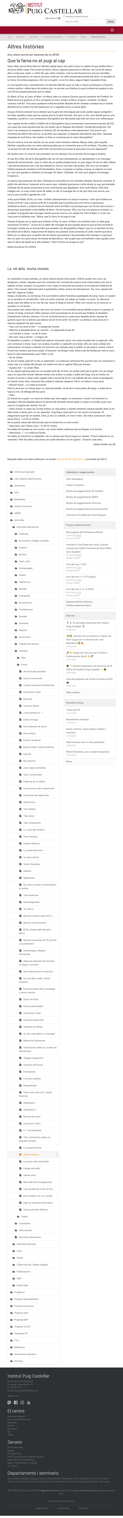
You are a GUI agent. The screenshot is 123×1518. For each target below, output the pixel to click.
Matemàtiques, (62, 1481)
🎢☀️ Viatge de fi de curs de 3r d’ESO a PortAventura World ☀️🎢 (87, 654)
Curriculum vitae (32, 692)
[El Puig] (45, 8)
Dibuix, (76, 1478)
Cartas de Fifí (73, 709)
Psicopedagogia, (84, 1481)
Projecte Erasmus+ (24, 1306)
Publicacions (23, 1271)
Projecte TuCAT (22, 1326)
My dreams (29, 760)
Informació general (24, 471)
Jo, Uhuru (28, 909)
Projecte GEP (21, 1319)
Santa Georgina (31, 864)
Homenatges (25, 568)
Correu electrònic (15, 1447)
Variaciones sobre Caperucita (38, 788)
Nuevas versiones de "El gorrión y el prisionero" (38, 942)
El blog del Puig (14, 1453)
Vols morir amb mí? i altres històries (35, 1094)
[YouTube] (28, 1403)
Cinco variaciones (32, 678)
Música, (72, 1481)
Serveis (15, 1442)
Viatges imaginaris (33, 1058)
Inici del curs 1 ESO (76, 564)
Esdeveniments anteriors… (80, 601)
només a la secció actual (77, 16)
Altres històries (31, 1154)
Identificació (51, 18)
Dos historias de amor (35, 726)
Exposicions (25, 602)
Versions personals (33, 1020)
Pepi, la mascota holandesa (38, 1202)
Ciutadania (24, 1223)
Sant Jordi (24, 561)
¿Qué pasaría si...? (33, 712)
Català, (42, 1478)
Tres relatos (29, 809)
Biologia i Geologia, (30, 1478)
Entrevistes (22, 1285)
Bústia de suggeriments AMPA (82, 497)
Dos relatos (29, 733)
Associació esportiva (25, 1354)
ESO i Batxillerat (74, 479)
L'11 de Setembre (32, 1130)
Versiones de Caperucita (36, 795)
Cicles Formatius (23, 506)
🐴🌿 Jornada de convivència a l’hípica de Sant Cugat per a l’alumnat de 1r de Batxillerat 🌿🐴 (88, 640)
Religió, (96, 1481)
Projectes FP (21, 1333)
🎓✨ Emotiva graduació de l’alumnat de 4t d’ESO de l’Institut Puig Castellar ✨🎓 (89, 667)
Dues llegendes (31, 902)
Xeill (18, 1278)
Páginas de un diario (34, 781)
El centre (20, 37)
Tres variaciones (32, 822)
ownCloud (12, 1466)
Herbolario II (29, 1109)
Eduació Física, (86, 1478)
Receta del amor (31, 1116)
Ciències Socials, (54, 1478)
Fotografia (24, 595)
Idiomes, (20, 1481)
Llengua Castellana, (45, 1481)
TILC (16, 1340)
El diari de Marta (32, 740)
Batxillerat (19, 499)
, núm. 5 (71, 459)
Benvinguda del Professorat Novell (84, 532)
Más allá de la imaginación (37, 1182)
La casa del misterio (34, 829)
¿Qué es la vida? (32, 1123)
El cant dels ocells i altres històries (34, 980)
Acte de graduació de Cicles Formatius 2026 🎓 (89, 681)
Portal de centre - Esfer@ (25, 1463)
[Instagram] (22, 1403)
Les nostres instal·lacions (27, 478)
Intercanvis (24, 582)
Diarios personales (33, 1006)
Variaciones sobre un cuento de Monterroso (38, 1049)
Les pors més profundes (36, 1161)
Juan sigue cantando (34, 767)
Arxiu (19, 1250)
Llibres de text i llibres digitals (32, 1264)
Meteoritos (29, 877)
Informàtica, (30, 1481)
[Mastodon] (9, 1403)
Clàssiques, (67, 1478)
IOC (9, 1432)
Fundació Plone (65, 1490)
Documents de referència (19, 1419)
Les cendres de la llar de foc (38, 1189)
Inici (9, 37)
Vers (23, 657)
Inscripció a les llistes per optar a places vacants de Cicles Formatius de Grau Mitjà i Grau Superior (89, 548)
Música (22, 554)
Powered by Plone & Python (61, 1501)
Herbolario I (29, 1102)
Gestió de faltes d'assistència (21, 1459)
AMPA (17, 513)
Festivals (23, 533)
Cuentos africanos (33, 1064)
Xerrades (23, 623)
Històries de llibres (33, 1026)
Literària (72, 37)
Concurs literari (31, 705)
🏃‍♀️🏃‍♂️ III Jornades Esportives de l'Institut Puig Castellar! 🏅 (87, 624)
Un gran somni (31, 857)
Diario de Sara (30, 999)
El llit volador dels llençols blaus (35, 931)
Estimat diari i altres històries (38, 747)
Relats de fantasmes (34, 1040)
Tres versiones (31, 895)
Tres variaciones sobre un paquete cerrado (34, 1139)
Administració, (14, 1478)
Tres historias (30, 836)
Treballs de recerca (28, 643)
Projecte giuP (21, 1312)
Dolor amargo (30, 719)
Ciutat (19, 1257)
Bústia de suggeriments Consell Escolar (87, 509)
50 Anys (18, 1361)
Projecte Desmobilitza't (26, 1299)
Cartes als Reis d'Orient (35, 1209)
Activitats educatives (53, 37)
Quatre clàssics (31, 843)
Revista (11, 1425)
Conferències (25, 609)
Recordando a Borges (77, 719)
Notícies (70, 615)
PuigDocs (19, 1292)
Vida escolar (25, 1230)
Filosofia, (98, 1478)
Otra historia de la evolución (38, 971)
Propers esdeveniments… (79, 605)
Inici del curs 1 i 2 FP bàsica (81, 576)
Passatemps (30, 1085)
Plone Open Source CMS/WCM (25, 1490)
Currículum (24, 637)
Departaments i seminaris (33, 1473)
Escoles (22, 616)
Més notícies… (73, 692)
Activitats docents (26, 1244)
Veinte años (29, 1175)
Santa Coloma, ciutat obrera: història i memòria (86, 731)
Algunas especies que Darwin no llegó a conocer (36, 963)
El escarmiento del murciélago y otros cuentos (37, 990)
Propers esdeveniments (78, 525)
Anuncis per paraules (34, 671)
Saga (10, 1463)
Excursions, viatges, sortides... (34, 540)
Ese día (27, 754)
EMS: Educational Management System (26, 1456)
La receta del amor (33, 850)
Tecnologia (105, 1481)
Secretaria (19, 485)
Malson (27, 871)
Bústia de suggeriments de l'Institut (84, 491)
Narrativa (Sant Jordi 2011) (37, 915)
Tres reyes (28, 815)
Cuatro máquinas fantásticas (38, 685)
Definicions (29, 802)
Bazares (27, 699)
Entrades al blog (74, 702)
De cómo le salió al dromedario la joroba (37, 886)
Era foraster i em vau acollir (37, 1195)
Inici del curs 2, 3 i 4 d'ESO (80, 589)
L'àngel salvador (31, 1168)
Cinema (22, 547)
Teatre (22, 575)
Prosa (83, 37)
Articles (22, 588)
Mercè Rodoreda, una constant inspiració (87, 751)
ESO (16, 492)
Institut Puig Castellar (29, 1376)
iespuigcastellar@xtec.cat (26, 1390)
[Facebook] (16, 1403)
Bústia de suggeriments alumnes (83, 503)
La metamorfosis (32, 1147)
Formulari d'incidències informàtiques (86, 515)
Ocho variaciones (32, 774)
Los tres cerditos (32, 1078)
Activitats (33, 37)
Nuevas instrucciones (34, 922)
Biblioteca (19, 1347)
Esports (22, 630)
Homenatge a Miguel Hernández (32, 952)
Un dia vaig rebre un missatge (39, 1033)
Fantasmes (29, 1071)
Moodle (11, 1450)
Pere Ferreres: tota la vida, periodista (85, 742)
